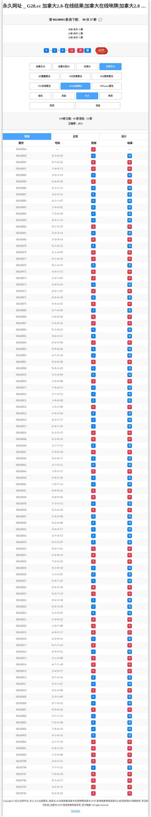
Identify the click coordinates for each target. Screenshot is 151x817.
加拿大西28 (63, 66)
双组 (98, 105)
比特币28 (110, 66)
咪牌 (101, 50)
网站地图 (75, 811)
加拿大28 (40, 66)
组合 (40, 96)
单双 (110, 96)
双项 (52, 105)
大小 (87, 96)
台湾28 (87, 66)
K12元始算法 (75, 86)
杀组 (64, 96)
